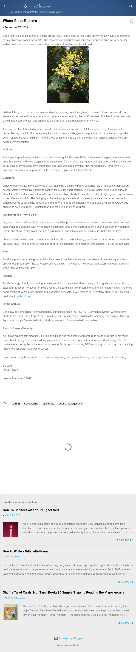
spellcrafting (31, 403)
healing (16, 403)
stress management (70, 403)
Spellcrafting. (23, 296)
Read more (125, 540)
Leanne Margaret (37, 6)
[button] (131, 21)
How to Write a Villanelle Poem (25, 551)
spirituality (48, 403)
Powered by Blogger (70, 638)
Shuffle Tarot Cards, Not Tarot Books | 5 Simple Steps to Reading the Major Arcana (63, 592)
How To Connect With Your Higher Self (31, 510)
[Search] (131, 7)
